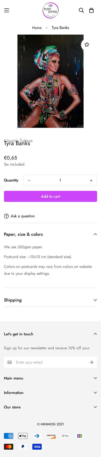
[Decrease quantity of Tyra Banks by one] (29, 180)
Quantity (11, 180)
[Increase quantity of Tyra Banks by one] (91, 180)
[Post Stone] (51, 10)
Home (37, 27)
